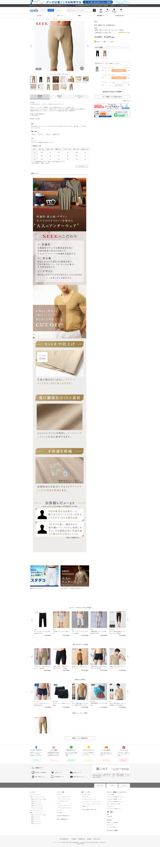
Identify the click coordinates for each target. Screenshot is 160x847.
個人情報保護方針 (64, 839)
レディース (43, 10)
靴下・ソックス (86, 792)
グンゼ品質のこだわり (123, 5)
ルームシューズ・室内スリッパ (114, 808)
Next (88, 46)
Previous (31, 46)
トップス (32, 792)
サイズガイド (82, 166)
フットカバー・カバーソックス (89, 799)
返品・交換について (40, 776)
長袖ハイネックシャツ (36, 823)
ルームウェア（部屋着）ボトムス (114, 801)
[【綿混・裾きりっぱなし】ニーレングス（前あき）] (42, 725)
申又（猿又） (60, 812)
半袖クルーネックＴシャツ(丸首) (38, 799)
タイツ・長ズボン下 (62, 819)
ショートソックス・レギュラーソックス (91, 804)
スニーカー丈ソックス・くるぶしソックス (91, 801)
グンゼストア (34, 10)
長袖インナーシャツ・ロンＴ (36, 812)
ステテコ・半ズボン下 (62, 815)
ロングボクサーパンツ (63, 801)
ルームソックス (110, 806)
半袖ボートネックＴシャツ (37, 805)
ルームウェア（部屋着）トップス (114, 799)
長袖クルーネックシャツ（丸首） (38, 814)
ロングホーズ (85, 797)
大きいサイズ (110, 824)
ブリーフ (59, 803)
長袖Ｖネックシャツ (35, 819)
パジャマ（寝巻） (111, 794)
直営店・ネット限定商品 (112, 822)
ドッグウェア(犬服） (111, 827)
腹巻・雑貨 (110, 812)
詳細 (112, 41)
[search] (94, 10)
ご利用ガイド (113, 5)
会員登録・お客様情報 (40, 772)
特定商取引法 (81, 839)
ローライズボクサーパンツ (64, 799)
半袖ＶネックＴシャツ (36, 803)
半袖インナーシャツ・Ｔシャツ (37, 797)
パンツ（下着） (61, 792)
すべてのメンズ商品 (112, 830)
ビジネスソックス (86, 794)
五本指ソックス (85, 806)
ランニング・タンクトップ (36, 810)
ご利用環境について (59, 776)
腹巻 (108, 814)
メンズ (50, 10)
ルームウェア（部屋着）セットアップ (115, 797)
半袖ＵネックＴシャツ (36, 801)
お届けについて (77, 772)
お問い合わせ (97, 839)
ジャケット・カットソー (35, 794)
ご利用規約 (73, 839)
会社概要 (89, 839)
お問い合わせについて (78, 776)
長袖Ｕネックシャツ (35, 817)
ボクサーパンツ (60, 794)
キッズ (58, 10)
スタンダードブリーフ (63, 805)
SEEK (95, 28)
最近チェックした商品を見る (80, 738)
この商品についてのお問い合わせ (113, 96)
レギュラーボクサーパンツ (64, 796)
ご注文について (58, 772)
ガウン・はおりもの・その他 (113, 804)
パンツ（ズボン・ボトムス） (89, 809)
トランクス (59, 810)
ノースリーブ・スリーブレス (36, 808)
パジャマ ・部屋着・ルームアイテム (116, 792)
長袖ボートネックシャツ (36, 821)
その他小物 (109, 816)
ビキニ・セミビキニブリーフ (64, 807)
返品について (127, 100)
